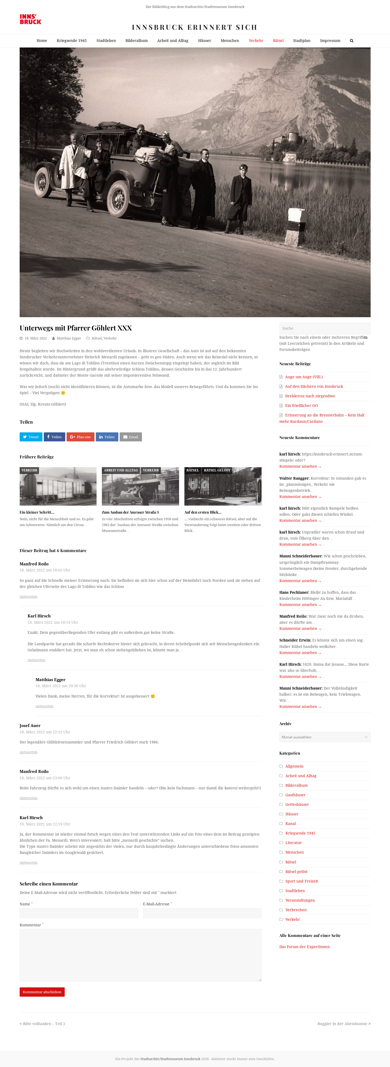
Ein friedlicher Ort (301, 405)
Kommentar (32, 925)
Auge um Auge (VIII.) (304, 377)
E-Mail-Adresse (157, 904)
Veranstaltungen (300, 900)
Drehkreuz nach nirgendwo (310, 396)
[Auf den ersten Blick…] (223, 486)
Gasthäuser (295, 795)
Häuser (291, 814)
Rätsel (97, 338)
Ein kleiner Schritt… (37, 512)
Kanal (290, 823)
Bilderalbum (296, 785)
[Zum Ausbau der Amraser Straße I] (140, 486)
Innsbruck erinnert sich (195, 27)
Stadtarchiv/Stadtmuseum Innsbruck (171, 1059)
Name (26, 904)
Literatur (293, 843)
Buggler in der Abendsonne (342, 1024)
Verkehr (110, 338)
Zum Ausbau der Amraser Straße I (130, 512)
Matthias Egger (69, 338)
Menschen (294, 852)
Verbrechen (296, 910)
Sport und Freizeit (301, 881)
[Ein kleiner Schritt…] (58, 486)
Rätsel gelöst (217, 470)
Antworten (28, 597)
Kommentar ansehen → (300, 466)
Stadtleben (295, 891)
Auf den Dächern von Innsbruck (314, 386)
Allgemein (294, 766)
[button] (31, 436)
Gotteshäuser (297, 804)
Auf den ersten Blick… (203, 512)
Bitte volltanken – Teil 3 (44, 1024)
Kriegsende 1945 (300, 833)
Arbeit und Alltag (121, 470)
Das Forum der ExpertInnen (304, 947)
